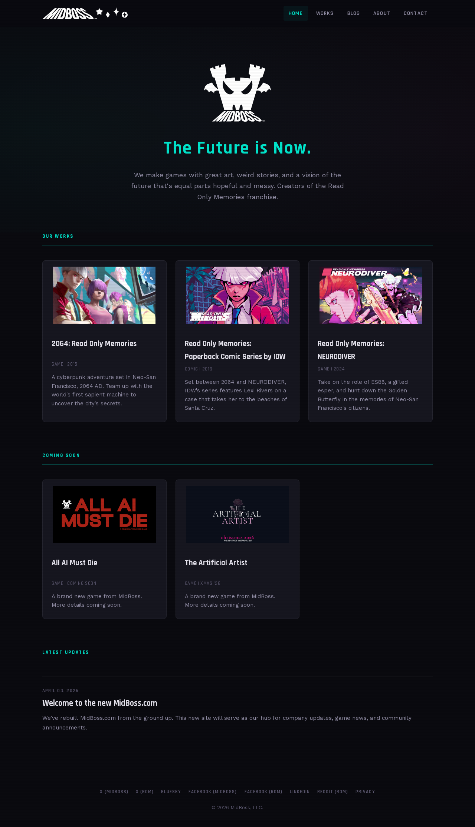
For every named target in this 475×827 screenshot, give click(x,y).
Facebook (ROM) (263, 792)
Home (296, 13)
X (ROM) (145, 792)
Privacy (365, 792)
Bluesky (171, 792)
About (381, 13)
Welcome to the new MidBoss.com (99, 703)
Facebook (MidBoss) (213, 792)
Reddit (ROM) (332, 792)
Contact (416, 13)
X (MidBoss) (114, 792)
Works (325, 13)
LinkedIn (300, 792)
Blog (353, 13)
